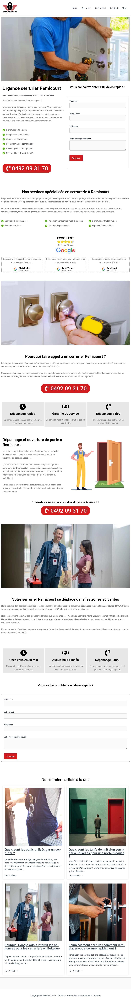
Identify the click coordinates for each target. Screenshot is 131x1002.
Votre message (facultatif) (80, 139)
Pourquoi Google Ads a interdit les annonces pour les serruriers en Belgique (32, 946)
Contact (114, 8)
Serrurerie (86, 8)
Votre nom (73, 101)
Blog (124, 8)
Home (75, 8)
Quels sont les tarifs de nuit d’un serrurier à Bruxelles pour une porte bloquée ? (96, 853)
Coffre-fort (100, 8)
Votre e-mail (74, 114)
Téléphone (73, 126)
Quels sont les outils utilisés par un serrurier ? (33, 851)
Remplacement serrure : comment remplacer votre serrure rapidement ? (97, 946)
